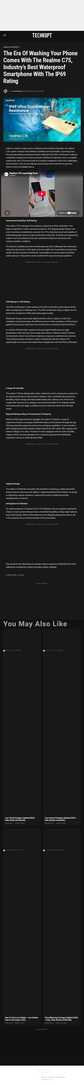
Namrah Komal (49, 823)
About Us (44, 1077)
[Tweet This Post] (69, 91)
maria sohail (8, 823)
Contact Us (51, 1077)
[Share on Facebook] (65, 91)
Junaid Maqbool (17, 91)
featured (21, 575)
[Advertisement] (42, 15)
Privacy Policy (60, 1077)
